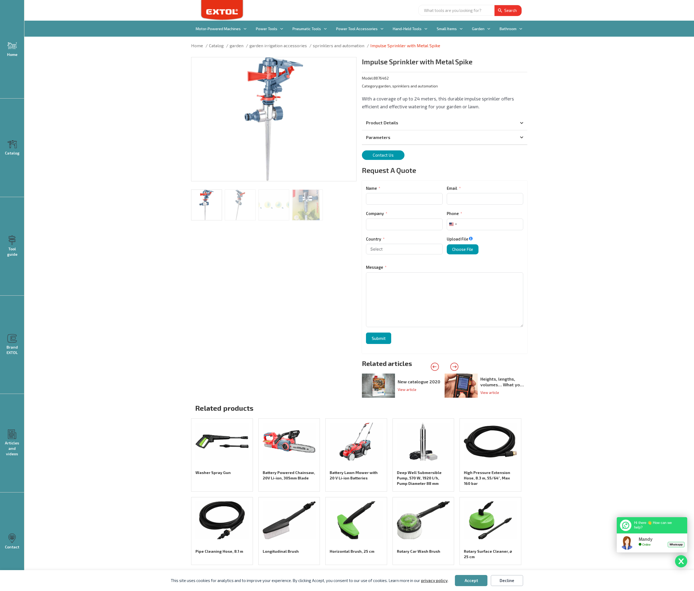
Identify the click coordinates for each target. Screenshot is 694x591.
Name (371, 188)
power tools (266, 29)
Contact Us (383, 155)
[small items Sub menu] (461, 28)
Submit (378, 338)
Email (452, 188)
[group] (403, 386)
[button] (349, 64)
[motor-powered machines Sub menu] (245, 28)
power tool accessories (357, 29)
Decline (507, 580)
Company (375, 213)
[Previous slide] (435, 367)
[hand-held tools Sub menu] (426, 28)
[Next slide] (454, 367)
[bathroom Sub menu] (520, 28)
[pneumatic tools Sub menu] (325, 28)
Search (510, 10)
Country (373, 238)
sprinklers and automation (415, 86)
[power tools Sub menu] (281, 28)
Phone (453, 213)
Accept (471, 580)
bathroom (508, 29)
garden (478, 29)
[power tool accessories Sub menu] (382, 28)
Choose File (462, 249)
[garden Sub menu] (488, 28)
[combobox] (452, 224)
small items (447, 29)
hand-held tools (407, 29)
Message (374, 267)
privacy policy (434, 580)
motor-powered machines (218, 29)
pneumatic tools (307, 29)
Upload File (457, 238)
